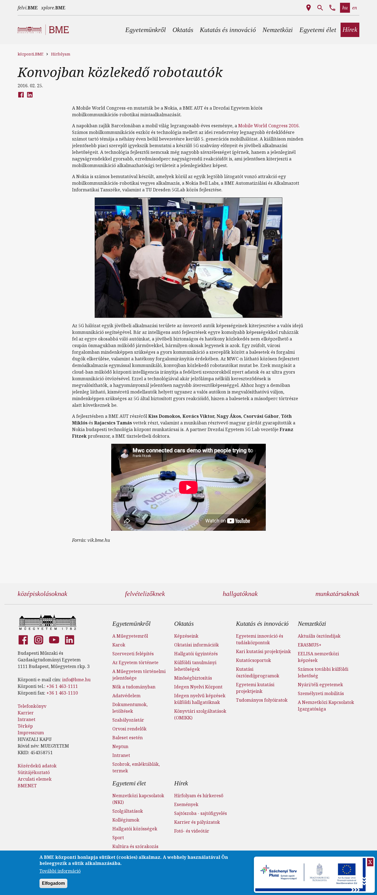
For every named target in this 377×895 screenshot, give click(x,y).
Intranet (26, 719)
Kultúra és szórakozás (135, 846)
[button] (145, 30)
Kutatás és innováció (262, 623)
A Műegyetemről (130, 636)
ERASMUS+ (310, 645)
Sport (118, 838)
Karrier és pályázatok (197, 822)
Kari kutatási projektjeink (263, 651)
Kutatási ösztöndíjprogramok (257, 672)
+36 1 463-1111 (62, 686)
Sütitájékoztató (34, 772)
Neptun (120, 746)
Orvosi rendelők (129, 729)
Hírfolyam (60, 54)
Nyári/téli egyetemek (320, 685)
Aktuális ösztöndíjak (319, 636)
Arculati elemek (35, 779)
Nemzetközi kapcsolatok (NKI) (138, 799)
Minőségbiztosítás (193, 678)
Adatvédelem (126, 696)
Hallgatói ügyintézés (196, 654)
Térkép (25, 726)
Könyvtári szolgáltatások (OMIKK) (200, 714)
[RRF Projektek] (311, 874)
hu (345, 8)
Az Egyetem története (135, 662)
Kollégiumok (125, 820)
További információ (60, 871)
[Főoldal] (47, 622)
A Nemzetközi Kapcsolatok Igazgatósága (326, 705)
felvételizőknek (145, 593)
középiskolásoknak (42, 593)
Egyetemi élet (128, 783)
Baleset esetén (127, 738)
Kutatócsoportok (253, 660)
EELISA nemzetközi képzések (318, 657)
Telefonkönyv (32, 706)
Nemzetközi (312, 623)
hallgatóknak (240, 593)
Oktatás (184, 623)
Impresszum (31, 733)
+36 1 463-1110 (62, 693)
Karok (118, 645)
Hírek (181, 783)
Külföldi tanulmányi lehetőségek (195, 665)
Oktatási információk (196, 645)
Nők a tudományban (133, 687)
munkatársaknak (337, 593)
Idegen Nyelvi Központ (198, 687)
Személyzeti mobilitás (321, 693)
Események (186, 804)
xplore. (53, 8)
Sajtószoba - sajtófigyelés (200, 813)
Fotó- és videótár (191, 831)
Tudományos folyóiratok (262, 700)
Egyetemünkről (131, 623)
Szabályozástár (128, 720)
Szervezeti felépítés (133, 654)
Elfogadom (53, 883)
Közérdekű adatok (37, 766)
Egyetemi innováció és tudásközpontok (259, 639)
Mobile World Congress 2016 (268, 126)
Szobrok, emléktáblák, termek (136, 767)
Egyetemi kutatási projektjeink (255, 688)
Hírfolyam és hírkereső (198, 796)
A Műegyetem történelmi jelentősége (139, 674)
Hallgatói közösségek (134, 829)
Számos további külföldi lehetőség (323, 672)
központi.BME (30, 54)
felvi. (28, 8)
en (354, 8)
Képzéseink (186, 636)
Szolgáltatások (127, 811)
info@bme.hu (76, 680)
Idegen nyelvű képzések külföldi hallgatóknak (199, 699)
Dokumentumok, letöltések (130, 707)
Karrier (26, 713)
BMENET (27, 786)
